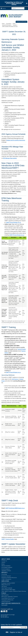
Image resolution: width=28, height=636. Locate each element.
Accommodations (5, 569)
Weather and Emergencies (10, 603)
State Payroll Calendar (6, 588)
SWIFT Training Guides (7, 539)
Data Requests (5, 595)
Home (3, 23)
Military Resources (5, 584)
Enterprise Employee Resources (9, 577)
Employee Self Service (21, 21)
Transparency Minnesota (7, 600)
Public (3, 593)
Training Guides (21, 349)
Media (2, 564)
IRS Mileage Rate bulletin (10, 158)
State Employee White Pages (8, 589)
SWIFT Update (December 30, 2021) (10, 26)
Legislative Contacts (6, 570)
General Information (6, 25)
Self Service (15, 379)
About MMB (5, 559)
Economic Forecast (6, 576)
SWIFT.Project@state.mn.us (13, 222)
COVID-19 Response (6, 579)
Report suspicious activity (16, 3)
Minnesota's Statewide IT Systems (9, 596)
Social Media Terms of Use (7, 598)
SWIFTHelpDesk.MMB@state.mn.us (15, 508)
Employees (5, 581)
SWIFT (14, 23)
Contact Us (4, 561)
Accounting (8, 23)
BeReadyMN (4, 605)
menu (4, 8)
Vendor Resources (5, 601)
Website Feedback (5, 565)
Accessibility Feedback (6, 567)
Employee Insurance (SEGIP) (8, 583)
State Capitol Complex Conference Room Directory (13, 591)
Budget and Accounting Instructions (15, 140)
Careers (3, 562)
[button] (21, 22)
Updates (15, 25)
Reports (4, 572)
